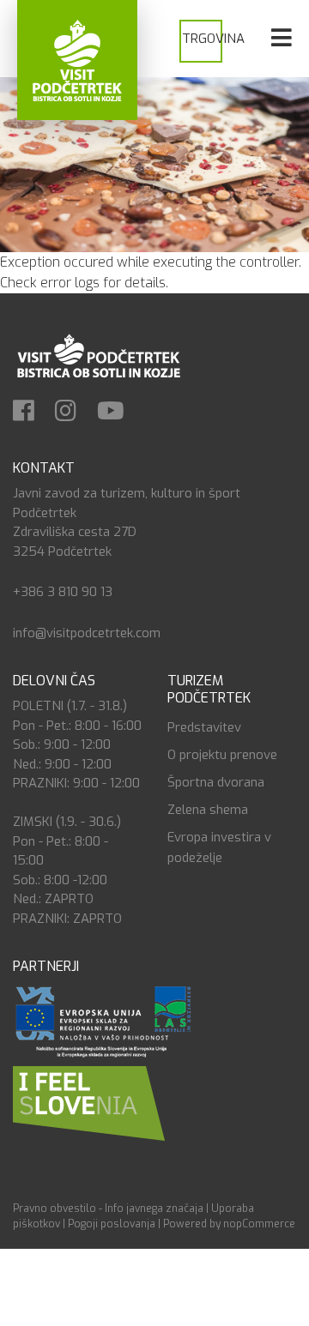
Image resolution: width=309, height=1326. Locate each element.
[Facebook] (32, 412)
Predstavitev (204, 727)
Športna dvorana (215, 782)
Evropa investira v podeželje (219, 847)
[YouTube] (119, 412)
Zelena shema (207, 809)
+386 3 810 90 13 (62, 591)
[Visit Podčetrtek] (77, 60)
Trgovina (213, 38)
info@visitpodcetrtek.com (87, 633)
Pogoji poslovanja (111, 1224)
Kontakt (44, 468)
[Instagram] (74, 412)
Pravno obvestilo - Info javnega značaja (108, 1208)
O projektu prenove (222, 754)
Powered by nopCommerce (229, 1224)
